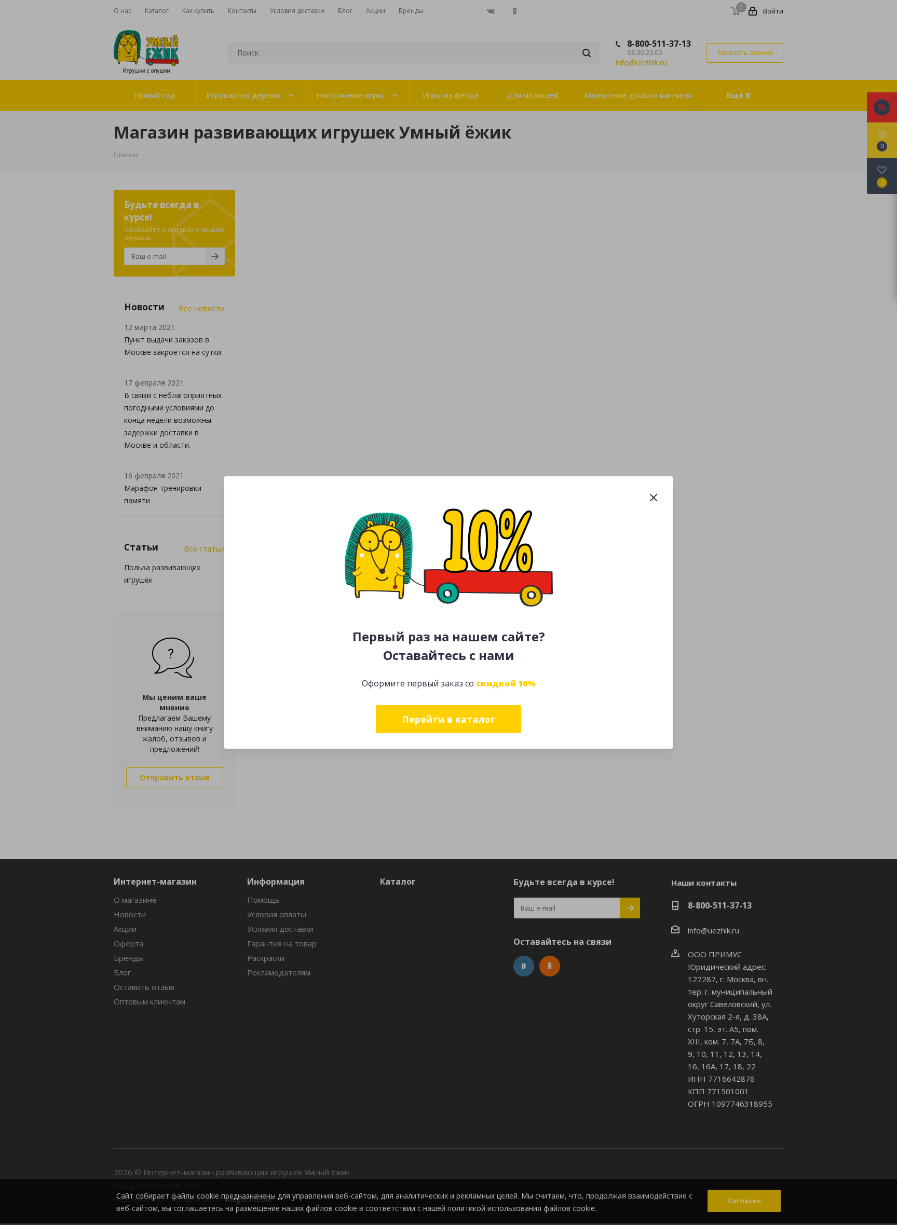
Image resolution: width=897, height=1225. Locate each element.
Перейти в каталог (448, 719)
